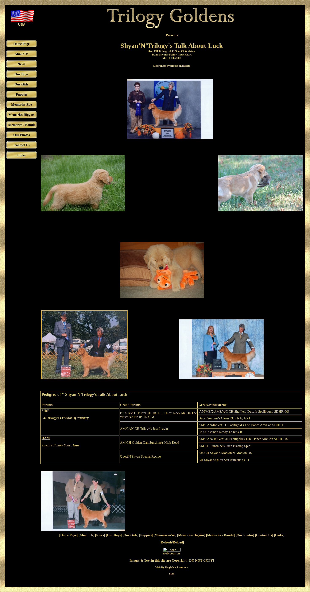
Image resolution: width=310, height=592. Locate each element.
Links (279, 535)
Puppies (146, 535)
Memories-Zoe (165, 535)
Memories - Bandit (220, 535)
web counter (172, 553)
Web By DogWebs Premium (171, 567)
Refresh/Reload (172, 542)
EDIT (171, 574)
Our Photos (245, 535)
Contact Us (264, 535)
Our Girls (130, 535)
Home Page (68, 535)
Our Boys (114, 535)
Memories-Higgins (191, 535)
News (100, 535)
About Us (86, 535)
